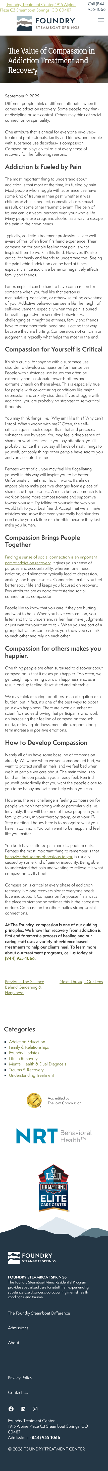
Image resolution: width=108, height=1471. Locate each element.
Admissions (18, 1328)
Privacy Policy (20, 1377)
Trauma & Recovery (26, 1069)
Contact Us (18, 1392)
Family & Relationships (29, 1047)
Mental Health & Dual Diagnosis (37, 1064)
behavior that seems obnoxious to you (39, 856)
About (13, 1342)
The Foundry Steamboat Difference (39, 1313)
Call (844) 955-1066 (97, 6)
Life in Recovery (23, 1058)
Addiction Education (27, 1041)
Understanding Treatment (31, 1075)
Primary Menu (101, 20)
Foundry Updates (24, 1052)
